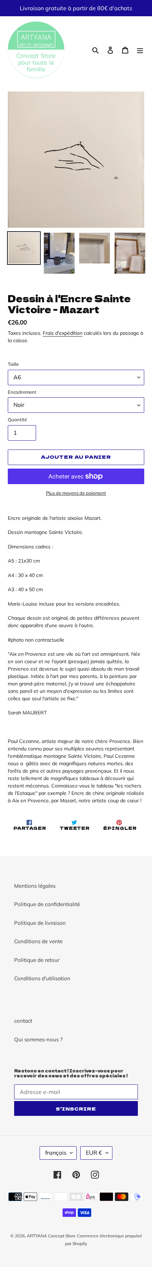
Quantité (17, 419)
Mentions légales (34, 885)
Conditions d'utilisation (42, 978)
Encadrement (22, 392)
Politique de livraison (40, 923)
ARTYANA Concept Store (51, 1235)
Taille (13, 364)
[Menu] (140, 50)
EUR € (94, 1152)
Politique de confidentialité (47, 904)
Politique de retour (36, 960)
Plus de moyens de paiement (76, 493)
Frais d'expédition (62, 333)
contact (23, 1020)
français (55, 1152)
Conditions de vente (38, 941)
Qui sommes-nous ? (38, 1039)
